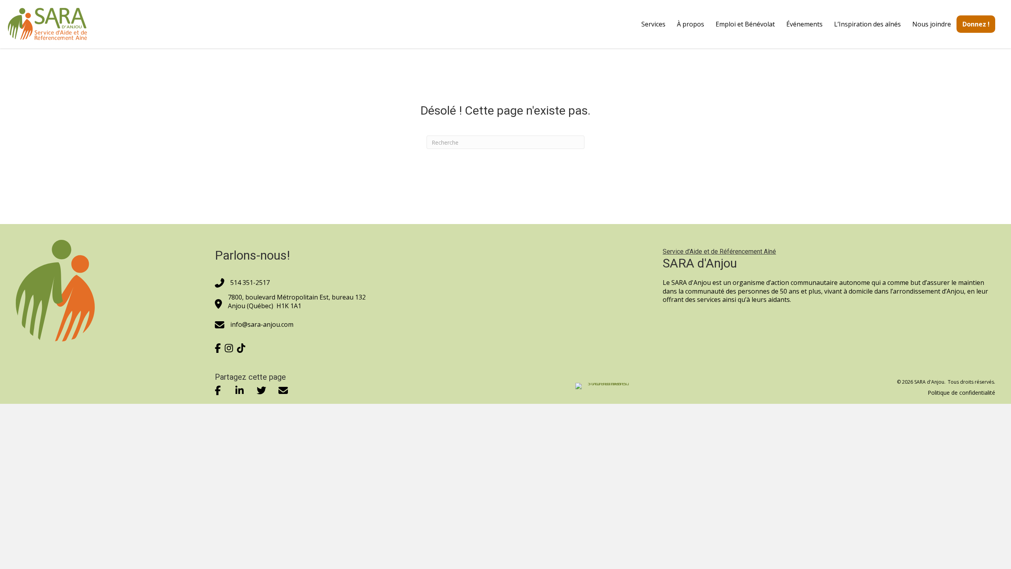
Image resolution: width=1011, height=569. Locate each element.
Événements (804, 24)
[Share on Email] (283, 390)
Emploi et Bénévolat (745, 24)
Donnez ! (976, 24)
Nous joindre (931, 24)
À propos (690, 24)
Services (653, 24)
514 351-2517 (250, 282)
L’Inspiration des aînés (867, 24)
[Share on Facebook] (218, 390)
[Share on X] (261, 390)
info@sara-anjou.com (261, 324)
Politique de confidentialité (961, 392)
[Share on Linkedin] (239, 390)
